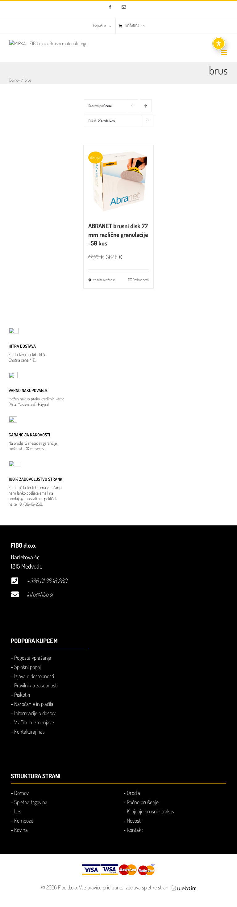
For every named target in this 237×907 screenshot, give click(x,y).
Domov (21, 792)
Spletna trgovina (31, 802)
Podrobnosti (141, 279)
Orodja (133, 792)
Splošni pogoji (28, 666)
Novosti (134, 820)
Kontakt (135, 829)
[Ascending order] (146, 105)
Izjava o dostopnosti (34, 676)
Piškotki (22, 694)
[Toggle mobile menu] (224, 52)
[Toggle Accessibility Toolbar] (219, 43)
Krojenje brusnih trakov (150, 811)
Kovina (21, 829)
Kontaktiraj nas (29, 731)
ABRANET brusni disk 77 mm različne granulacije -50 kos (118, 234)
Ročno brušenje (143, 802)
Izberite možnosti (104, 279)
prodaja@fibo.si (20, 498)
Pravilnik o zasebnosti (36, 685)
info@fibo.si (39, 594)
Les (17, 811)
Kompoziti (24, 820)
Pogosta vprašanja (32, 657)
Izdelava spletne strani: (148, 887)
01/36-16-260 (30, 504)
